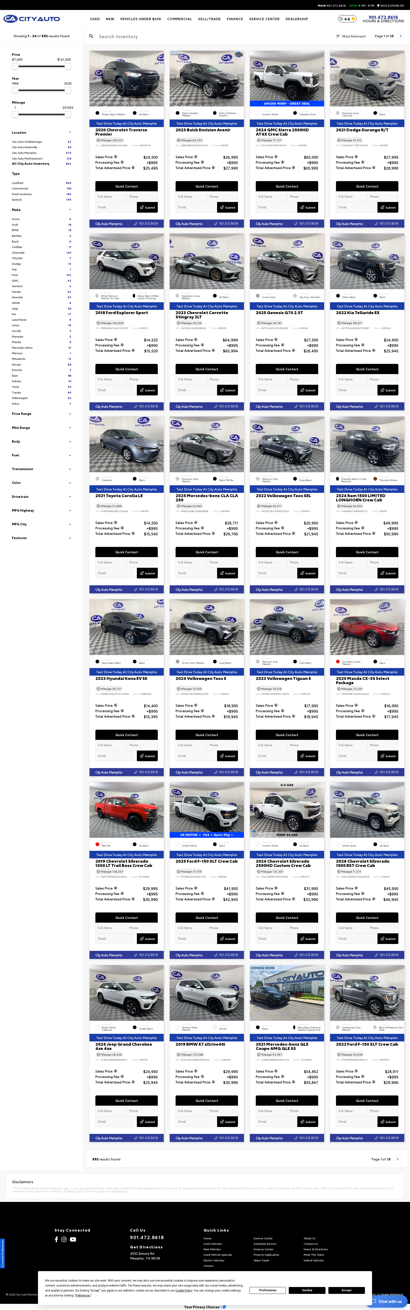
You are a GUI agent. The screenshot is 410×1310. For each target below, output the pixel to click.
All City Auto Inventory (41, 163)
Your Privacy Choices (202, 1306)
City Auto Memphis (108, 223)
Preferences (267, 1290)
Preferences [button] (82, 1295)
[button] (160, 77)
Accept (347, 1290)
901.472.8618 (332, 5)
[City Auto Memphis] (31, 18)
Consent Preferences (2, 1253)
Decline (307, 1290)
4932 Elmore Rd (391, 5)
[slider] (15, 66)
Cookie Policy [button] (183, 1290)
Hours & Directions (383, 21)
